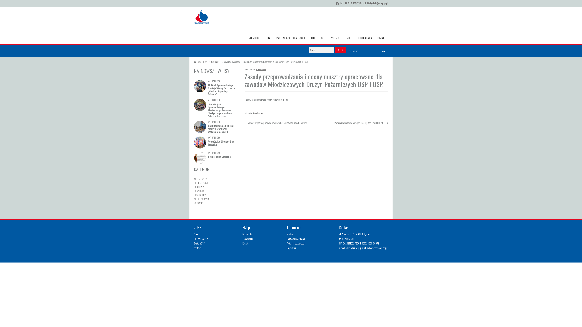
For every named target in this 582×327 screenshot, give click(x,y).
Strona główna (203, 61)
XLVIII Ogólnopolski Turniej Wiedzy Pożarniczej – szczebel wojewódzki (221, 128)
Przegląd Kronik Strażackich (290, 38)
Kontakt (382, 38)
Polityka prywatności (296, 239)
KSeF (323, 38)
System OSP (335, 38)
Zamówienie (247, 239)
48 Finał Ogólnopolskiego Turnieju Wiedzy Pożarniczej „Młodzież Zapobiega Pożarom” (221, 90)
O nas (268, 38)
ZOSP (197, 227)
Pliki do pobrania (364, 38)
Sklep (312, 38)
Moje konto (247, 234)
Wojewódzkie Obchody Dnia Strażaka (221, 143)
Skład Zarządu (202, 199)
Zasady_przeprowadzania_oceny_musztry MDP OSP (267, 100)
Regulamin (291, 248)
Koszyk (245, 243)
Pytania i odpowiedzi (295, 243)
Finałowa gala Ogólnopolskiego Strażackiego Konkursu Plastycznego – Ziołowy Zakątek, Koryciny (220, 110)
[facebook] (337, 3)
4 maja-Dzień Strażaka (219, 156)
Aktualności (255, 38)
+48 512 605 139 (352, 3)
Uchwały (199, 203)
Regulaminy (215, 61)
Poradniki (199, 191)
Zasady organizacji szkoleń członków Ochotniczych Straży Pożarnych (277, 123)
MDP (349, 38)
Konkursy (199, 187)
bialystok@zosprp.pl (377, 3)
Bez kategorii (201, 183)
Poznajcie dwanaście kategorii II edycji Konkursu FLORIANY (359, 123)
